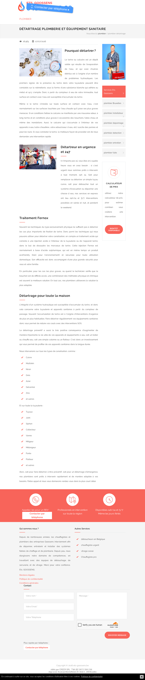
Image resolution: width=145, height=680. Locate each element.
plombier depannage (113, 123)
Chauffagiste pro (88, 557)
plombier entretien (112, 143)
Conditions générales (28, 583)
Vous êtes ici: (92, 34)
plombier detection (112, 133)
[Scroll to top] (137, 672)
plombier (25, 19)
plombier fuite (110, 152)
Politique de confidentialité (31, 579)
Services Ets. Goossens (110, 91)
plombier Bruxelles (112, 103)
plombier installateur (113, 113)
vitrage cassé (87, 551)
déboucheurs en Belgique (93, 539)
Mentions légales (27, 575)
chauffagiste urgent (90, 545)
